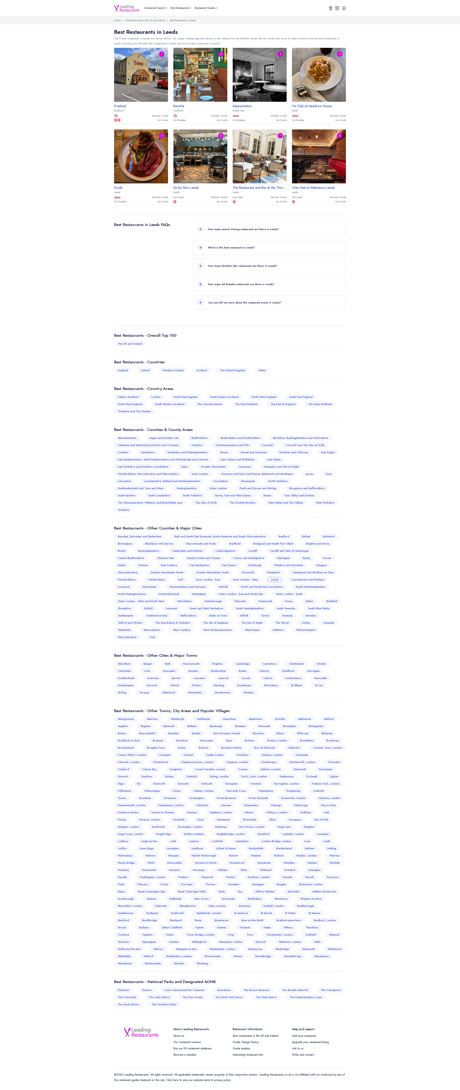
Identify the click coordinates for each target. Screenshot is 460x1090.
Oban (243, 870)
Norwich (152, 685)
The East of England (283, 404)
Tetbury (288, 927)
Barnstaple (289, 726)
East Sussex (229, 565)
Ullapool (334, 935)
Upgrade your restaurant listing (310, 1042)
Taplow (199, 927)
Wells (317, 942)
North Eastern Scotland (224, 397)
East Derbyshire (199, 565)
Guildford (288, 671)
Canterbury (269, 664)
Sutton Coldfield (172, 927)
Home (117, 20)
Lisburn (267, 678)
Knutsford (263, 834)
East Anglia (328, 452)
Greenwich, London (293, 798)
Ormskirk (289, 870)
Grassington (196, 798)
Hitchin (249, 812)
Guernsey (245, 467)
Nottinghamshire (187, 488)
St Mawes (314, 913)
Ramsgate (258, 884)
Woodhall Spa (292, 956)
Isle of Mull (321, 820)
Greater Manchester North (166, 572)
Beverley (258, 733)
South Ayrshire (126, 495)
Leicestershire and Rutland (307, 580)
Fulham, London (203, 791)
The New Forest (192, 997)
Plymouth (240, 601)
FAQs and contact (303, 1055)
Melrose (335, 856)
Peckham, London (259, 877)
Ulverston (123, 942)
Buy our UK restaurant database (192, 1048)
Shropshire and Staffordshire (307, 488)
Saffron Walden (265, 892)
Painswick (207, 877)
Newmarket (149, 870)
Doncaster (169, 671)
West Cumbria (181, 630)
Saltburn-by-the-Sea (324, 892)
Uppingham (149, 942)
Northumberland (169, 594)
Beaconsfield (147, 733)
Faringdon (231, 784)
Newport (174, 870)
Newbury (123, 870)
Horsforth (179, 820)
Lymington (173, 848)
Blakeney (327, 733)
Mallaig (331, 848)
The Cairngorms (331, 990)
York (152, 637)
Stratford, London (325, 920)
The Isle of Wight (252, 623)
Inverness (153, 678)
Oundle (122, 877)
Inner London (200, 474)
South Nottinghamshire (250, 608)
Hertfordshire (156, 580)
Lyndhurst (197, 848)
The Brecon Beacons (256, 990)
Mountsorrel (237, 863)
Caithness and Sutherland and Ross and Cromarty (148, 445)
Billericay (303, 733)
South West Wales (319, 608)
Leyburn (194, 841)
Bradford (234, 544)
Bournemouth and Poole (201, 544)
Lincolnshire (220, 481)
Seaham (151, 899)
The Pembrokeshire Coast (306, 997)
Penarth (287, 877)
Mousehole (264, 863)
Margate (173, 856)
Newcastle (320, 678)
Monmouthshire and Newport (188, 587)
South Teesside (286, 608)
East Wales (274, 459)
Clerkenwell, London (302, 762)
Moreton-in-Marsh (206, 863)
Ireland (145, 370)
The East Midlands (246, 404)
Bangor (147, 664)
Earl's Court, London (254, 776)
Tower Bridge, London (201, 935)
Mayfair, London (306, 856)
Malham (309, 848)
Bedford (284, 536)
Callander (294, 748)
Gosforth (318, 791)
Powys (289, 601)
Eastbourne (286, 776)
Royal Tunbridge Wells (192, 892)
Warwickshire (152, 630)
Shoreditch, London (130, 906)
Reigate (281, 884)
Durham (143, 565)
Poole (164, 884)
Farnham (256, 784)
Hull (180, 580)
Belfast (306, 536)
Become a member (184, 1055)
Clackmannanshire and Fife (232, 445)
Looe (307, 841)
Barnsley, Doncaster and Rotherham (140, 536)
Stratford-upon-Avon (288, 920)
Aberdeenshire (127, 438)
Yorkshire (123, 510)
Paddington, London (152, 877)
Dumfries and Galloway (293, 452)
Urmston (174, 942)
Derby (306, 558)
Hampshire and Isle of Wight (281, 467)
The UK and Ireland (130, 344)
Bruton (182, 748)
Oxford (174, 685)
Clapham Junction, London (197, 762)
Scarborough (126, 899)
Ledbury (123, 841)
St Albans (296, 685)
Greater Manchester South (212, 572)
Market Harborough (204, 856)
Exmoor (147, 990)
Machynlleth (256, 848)
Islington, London (128, 827)
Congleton (175, 769)
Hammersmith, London (132, 805)
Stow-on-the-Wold (252, 920)
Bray (229, 740)
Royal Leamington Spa (151, 892)
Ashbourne (304, 719)
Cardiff (252, 551)
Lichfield (217, 841)
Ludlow (122, 848)
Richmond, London (310, 884)
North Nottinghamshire (132, 594)
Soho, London (217, 906)
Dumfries (146, 776)
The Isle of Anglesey (215, 623)
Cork (147, 671)
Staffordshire (188, 616)
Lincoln (246, 678)
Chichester (302, 755)
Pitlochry (142, 884)
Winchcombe (212, 956)
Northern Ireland (173, 370)
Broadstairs (307, 740)
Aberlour (152, 719)
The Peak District (266, 997)
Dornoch (123, 776)
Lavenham (323, 834)
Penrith (309, 877)
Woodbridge (263, 956)
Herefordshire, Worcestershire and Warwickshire (148, 474)
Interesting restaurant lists (248, 1055)
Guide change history (246, 1042)
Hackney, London (329, 798)
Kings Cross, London (130, 834)
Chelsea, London (271, 755)
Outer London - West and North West (141, 601)
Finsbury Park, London (325, 784)
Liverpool (124, 587)
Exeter (243, 671)
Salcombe (294, 892)
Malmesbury (125, 856)
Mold (151, 863)
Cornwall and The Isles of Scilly (305, 445)
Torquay (144, 692)
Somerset (171, 608)
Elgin (121, 784)
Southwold (177, 913)
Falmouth (206, 784)
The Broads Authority (295, 990)
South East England (301, 397)
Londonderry (293, 678)
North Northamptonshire (311, 587)
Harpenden (251, 805)
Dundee (193, 671)
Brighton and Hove (317, 544)
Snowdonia (224, 990)
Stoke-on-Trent (218, 616)
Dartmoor (123, 990)
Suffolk (244, 616)
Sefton (309, 601)
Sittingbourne (188, 906)
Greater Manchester (213, 467)
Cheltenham (296, 664)
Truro (250, 935)
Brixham (249, 740)
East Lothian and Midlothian (238, 459)
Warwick (260, 942)
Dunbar (169, 776)
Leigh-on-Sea (149, 841)
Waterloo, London (290, 942)
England (123, 370)
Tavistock (244, 927)
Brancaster (207, 740)
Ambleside (203, 719)
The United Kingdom (232, 370)
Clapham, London (237, 762)
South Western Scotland (169, 404)
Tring (230, 935)
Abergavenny (126, 719)
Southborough (305, 906)
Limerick (223, 678)
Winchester (195, 692)
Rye (240, 892)
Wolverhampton (306, 630)
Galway (264, 671)
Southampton (126, 616)
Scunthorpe (244, 685)
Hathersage (301, 805)
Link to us (297, 1048)
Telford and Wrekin (130, 623)
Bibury (280, 733)
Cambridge (243, 664)
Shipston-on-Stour (311, 899)
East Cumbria (169, 565)
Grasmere (170, 798)
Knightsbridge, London (231, 834)
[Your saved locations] (331, 8)
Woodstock (125, 963)
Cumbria (123, 452)
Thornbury (312, 927)
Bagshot (145, 726)
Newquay (198, 870)
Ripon (121, 892)
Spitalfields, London (209, 913)
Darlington (283, 558)
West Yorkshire (325, 503)
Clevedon (334, 762)
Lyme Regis (147, 848)
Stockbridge (149, 920)
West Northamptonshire (217, 630)
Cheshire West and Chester (203, 558)
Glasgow (321, 565)
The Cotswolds (127, 997)
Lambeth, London (293, 834)
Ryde (222, 892)
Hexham (192, 812)
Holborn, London (276, 812)
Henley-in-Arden (128, 812)
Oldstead (265, 870)
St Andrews (241, 913)
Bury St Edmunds (264, 748)
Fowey (177, 791)
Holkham (305, 812)
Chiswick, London (129, 762)
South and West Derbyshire (206, 608)
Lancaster (199, 678)
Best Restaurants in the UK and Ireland (145, 20)
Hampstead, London (170, 805)
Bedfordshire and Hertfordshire (240, 438)
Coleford (123, 769)
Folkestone (124, 791)
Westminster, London (222, 949)
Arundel (280, 719)
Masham (256, 856)
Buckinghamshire (148, 551)
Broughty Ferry (156, 748)
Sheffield (331, 601)
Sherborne (281, 899)
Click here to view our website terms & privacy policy (198, 1080)
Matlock (279, 856)
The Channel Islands (209, 404)
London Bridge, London (276, 841)
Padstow (183, 877)
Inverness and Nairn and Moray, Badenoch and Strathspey (257, 474)
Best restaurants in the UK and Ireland (255, 1036)
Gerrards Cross (236, 791)
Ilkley (272, 820)
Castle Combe (215, 755)
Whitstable (124, 956)
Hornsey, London (149, 820)
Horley (122, 820)
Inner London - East (208, 580)
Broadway (332, 740)
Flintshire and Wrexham (288, 565)
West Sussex (252, 630)
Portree (210, 884)
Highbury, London (221, 812)
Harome (226, 805)
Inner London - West (245, 580)
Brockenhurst (126, 748)
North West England (264, 397)
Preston (196, 685)
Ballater (192, 726)
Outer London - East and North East (241, 594)
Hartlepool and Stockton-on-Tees (313, 572)
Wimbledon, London (179, 956)
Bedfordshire (199, 438)
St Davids (266, 913)
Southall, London (273, 906)
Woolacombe (153, 963)
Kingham (309, 827)
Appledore (255, 719)
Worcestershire (127, 637)
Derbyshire (148, 452)
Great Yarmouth (258, 798)
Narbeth (335, 863)
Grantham (145, 798)
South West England (130, 404)
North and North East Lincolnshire (262, 587)
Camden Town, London (327, 748)
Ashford (329, 719)
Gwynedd (248, 572)
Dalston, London (271, 769)
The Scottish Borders (242, 503)
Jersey (309, 474)
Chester (321, 664)
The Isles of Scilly (206, 503)
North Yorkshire (278, 481)
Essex (184, 467)
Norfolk (223, 587)
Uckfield (311, 935)
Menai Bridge (126, 863)
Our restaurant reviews (187, 1042)
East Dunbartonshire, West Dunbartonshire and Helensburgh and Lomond (163, 459)
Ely (139, 784)
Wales (262, 370)
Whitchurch (335, 949)
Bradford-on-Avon (129, 740)
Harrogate (313, 671)
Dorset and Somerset (253, 452)
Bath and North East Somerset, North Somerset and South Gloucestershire (220, 536)
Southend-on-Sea (156, 616)
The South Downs (128, 1004)
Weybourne (255, 949)
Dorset (327, 558)
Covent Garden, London (210, 769)
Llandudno (242, 841)
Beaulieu (173, 733)
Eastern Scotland (128, 397)
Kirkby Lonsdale (194, 834)
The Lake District (159, 997)
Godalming (293, 791)
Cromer (243, 769)
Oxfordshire (184, 601)
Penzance (333, 877)
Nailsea (312, 863)
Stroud (122, 927)
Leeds (275, 580)
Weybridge (282, 949)
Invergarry (295, 820)
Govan (122, 798)
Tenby (267, 927)
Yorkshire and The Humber (134, 411)
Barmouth (264, 726)
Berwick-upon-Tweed (226, 733)
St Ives (319, 685)
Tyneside (328, 623)
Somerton (244, 906)
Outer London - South (289, 594)
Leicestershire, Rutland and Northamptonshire (172, 481)
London (156, 397)
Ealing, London (219, 776)
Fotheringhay (152, 791)
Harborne (202, 805)
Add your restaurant (304, 1036)
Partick (230, 877)
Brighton (217, 664)
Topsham (147, 935)
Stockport (176, 920)
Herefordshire (126, 580)
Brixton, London (277, 740)
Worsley (179, 963)
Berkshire (329, 536)
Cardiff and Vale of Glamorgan (289, 551)
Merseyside (248, 481)
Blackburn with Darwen (159, 544)
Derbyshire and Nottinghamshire (187, 452)
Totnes (170, 935)
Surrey (265, 616)
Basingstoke (316, 726)
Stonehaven (221, 920)
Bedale (196, 733)
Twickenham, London (279, 935)
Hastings (276, 805)
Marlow (233, 856)
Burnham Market (231, 748)
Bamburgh (216, 726)
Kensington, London (190, 827)
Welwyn (158, 949)
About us (178, 1036)
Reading (219, 685)
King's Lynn (284, 827)
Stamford (123, 920)
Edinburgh (255, 565)
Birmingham (125, 544)
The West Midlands (320, 404)
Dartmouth (300, 769)
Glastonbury (266, 791)
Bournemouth (191, 664)
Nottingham (199, 594)
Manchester (149, 587)
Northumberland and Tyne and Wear (141, 488)
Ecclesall (311, 776)
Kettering (220, 827)
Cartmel (188, 755)
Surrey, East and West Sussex (232, 495)
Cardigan (165, 755)
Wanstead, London (230, 942)
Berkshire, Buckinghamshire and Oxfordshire (300, 438)
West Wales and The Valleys (285, 503)
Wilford (148, 956)
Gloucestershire (127, 572)
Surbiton (144, 927)
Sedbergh (175, 899)
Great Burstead (226, 798)
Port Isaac (187, 884)
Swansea (287, 616)
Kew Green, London (252, 827)
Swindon (310, 616)
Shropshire (124, 608)
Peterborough (213, 601)
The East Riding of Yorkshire (172, 623)
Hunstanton (223, 820)
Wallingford (199, 942)
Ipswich (176, 678)
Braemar (158, 740)
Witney (238, 956)
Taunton (221, 927)
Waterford (168, 692)
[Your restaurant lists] (337, 8)
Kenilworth (158, 827)
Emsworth (159, 784)
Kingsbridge (163, 834)
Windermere (223, 692)
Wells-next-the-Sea (129, 949)
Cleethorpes (268, 762)
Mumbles (289, 863)
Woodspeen (321, 956)
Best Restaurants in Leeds (183, 20)
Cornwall (267, 445)
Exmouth (183, 784)
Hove (200, 820)
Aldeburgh (177, 719)
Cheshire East (165, 558)
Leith (173, 841)
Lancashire (124, 481)
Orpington (314, 870)
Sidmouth (161, 906)
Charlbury (242, 755)
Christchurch (160, 762)
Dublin (122, 565)
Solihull (148, 608)
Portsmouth (265, 601)
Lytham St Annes (226, 848)
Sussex (267, 495)
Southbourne (125, 913)
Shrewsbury (271, 685)
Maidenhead (284, 848)
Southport (152, 913)
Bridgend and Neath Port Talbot (273, 544)
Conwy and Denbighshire (248, 558)
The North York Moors (229, 997)
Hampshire (273, 572)
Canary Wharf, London (132, 755)
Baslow (122, 733)
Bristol (121, 551)
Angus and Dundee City (163, 438)
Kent (329, 474)
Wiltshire (278, 630)
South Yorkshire (192, 495)
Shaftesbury (255, 899)
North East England (185, 397)
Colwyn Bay (149, 769)
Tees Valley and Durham (299, 495)
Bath (167, 664)
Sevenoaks (228, 899)
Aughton (123, 726)
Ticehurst (123, 935)
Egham (334, 776)
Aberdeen (124, 664)
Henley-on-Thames (162, 812)
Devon (224, 452)
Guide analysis (241, 1048)
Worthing (202, 963)
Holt (326, 812)
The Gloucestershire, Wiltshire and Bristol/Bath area (150, 503)
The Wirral (282, 623)
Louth (326, 841)
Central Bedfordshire (131, 558)
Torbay (306, 623)
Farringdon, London (286, 784)
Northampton (126, 685)
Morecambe (174, 863)
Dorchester (325, 769)
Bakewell (168, 726)
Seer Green (201, 899)
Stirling (122, 692)
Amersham (229, 719)
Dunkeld (192, 776)
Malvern (150, 856)
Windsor (248, 692)
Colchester (124, 671)
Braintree (182, 740)
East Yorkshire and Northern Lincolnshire (143, 467)
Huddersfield (126, 678)
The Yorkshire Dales (164, 1004)
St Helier (290, 913)
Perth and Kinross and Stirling (258, 488)
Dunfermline (218, 671)
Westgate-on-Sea (186, 949)
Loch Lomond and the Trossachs (184, 990)
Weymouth (308, 949)
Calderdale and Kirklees (187, 551)
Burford (203, 748)
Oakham (222, 870)
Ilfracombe (249, 820)
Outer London (218, 488)
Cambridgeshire (225, 551)
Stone (198, 920)
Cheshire (197, 445)
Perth (121, 884)
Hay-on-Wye (328, 805)
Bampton (240, 726)
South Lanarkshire (159, 495)
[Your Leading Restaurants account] (344, 8)
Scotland (201, 370)
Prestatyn (233, 884)
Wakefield (124, 630)
